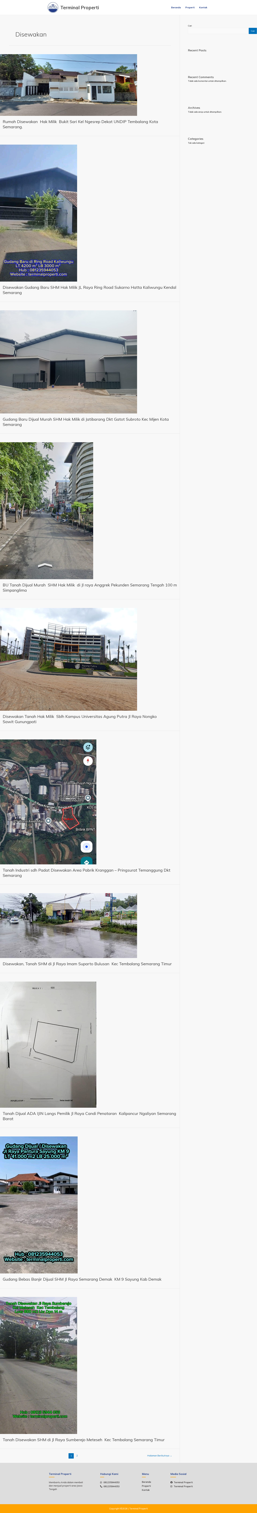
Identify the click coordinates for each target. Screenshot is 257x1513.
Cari (190, 25)
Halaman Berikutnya (159, 1455)
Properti (190, 7)
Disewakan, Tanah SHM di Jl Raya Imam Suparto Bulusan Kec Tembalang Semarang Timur (87, 963)
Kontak (203, 7)
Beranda (176, 7)
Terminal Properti (79, 7)
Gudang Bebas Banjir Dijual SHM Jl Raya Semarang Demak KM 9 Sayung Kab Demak (82, 1279)
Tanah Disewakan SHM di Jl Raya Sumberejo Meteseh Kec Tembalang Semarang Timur (84, 1439)
